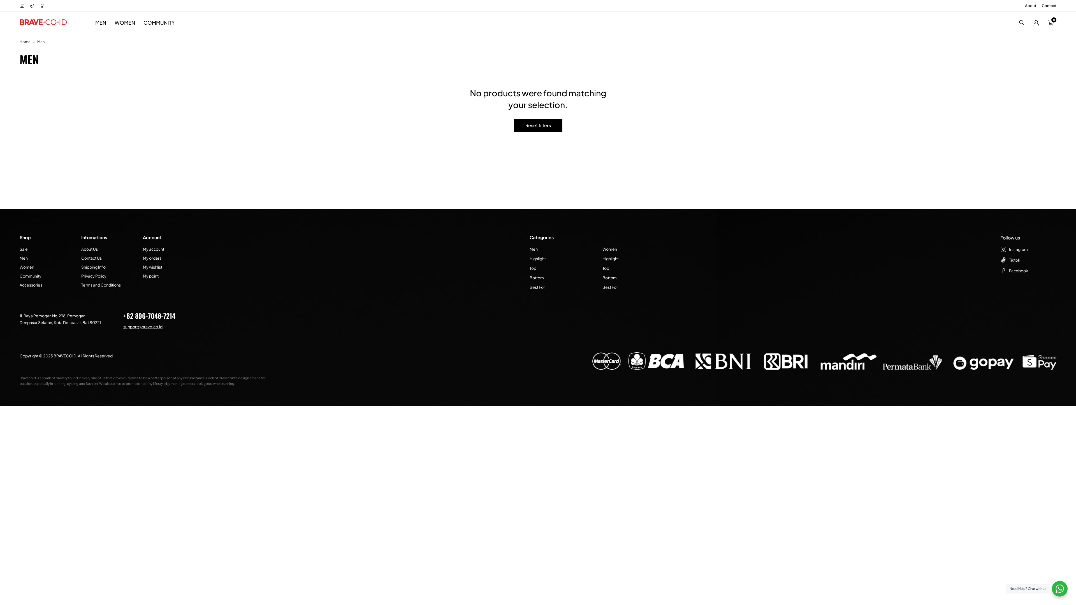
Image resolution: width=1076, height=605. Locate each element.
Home (25, 41)
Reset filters (538, 125)
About (1030, 5)
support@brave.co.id (143, 326)
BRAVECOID (65, 355)
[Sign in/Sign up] (1036, 22)
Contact (1049, 5)
